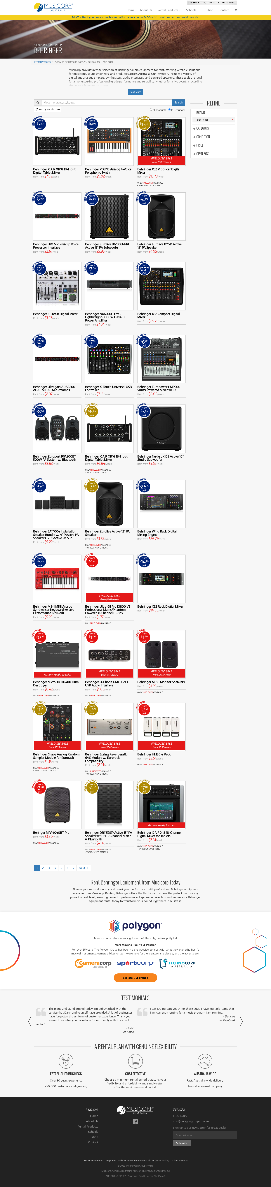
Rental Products (42, 61)
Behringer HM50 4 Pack (154, 754)
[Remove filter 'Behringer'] (232, 119)
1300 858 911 (181, 1116)
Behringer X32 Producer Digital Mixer (158, 170)
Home (94, 1116)
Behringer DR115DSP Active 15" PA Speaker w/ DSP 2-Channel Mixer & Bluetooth (108, 836)
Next (82, 868)
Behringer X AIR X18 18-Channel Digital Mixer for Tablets (159, 834)
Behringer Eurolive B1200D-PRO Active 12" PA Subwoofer (107, 245)
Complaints (110, 1160)
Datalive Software (179, 1160)
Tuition (93, 1137)
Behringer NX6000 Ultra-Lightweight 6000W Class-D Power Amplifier (105, 317)
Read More (135, 92)
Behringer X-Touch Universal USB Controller (108, 388)
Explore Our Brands (135, 978)
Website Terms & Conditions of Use (136, 1160)
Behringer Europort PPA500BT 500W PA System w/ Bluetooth (54, 458)
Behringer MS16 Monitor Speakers (161, 682)
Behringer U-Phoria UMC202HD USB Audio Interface (107, 683)
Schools (93, 1131)
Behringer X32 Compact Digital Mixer (158, 315)
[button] (29, 1021)
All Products (159, 109)
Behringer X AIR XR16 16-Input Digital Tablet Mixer (106, 458)
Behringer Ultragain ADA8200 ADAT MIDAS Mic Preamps (54, 388)
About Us (92, 1121)
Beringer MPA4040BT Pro (51, 832)
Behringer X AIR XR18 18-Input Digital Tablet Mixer (54, 170)
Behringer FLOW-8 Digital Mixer (55, 314)
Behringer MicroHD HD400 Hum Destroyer (56, 683)
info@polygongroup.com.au (191, 1121)
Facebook (194, 2)
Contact (93, 1142)
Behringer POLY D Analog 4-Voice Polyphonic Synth (108, 170)
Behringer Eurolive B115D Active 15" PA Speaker (159, 245)
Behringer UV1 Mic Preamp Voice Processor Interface (56, 245)
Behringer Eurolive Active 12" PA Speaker (107, 533)
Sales (226, 2)
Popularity (48, 109)
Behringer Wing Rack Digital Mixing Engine (157, 533)
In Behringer (178, 109)
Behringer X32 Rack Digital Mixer (160, 606)
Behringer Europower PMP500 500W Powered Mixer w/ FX (158, 388)
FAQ (204, 2)
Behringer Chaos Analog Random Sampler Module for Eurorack (56, 755)
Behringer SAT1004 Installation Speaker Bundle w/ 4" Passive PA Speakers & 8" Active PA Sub (56, 534)
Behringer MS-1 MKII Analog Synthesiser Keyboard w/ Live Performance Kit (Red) (53, 609)
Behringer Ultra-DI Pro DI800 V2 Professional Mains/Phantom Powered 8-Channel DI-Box (107, 609)
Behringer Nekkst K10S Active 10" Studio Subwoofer (160, 458)
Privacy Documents (93, 1160)
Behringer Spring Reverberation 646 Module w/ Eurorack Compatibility (107, 757)
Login (212, 2)
